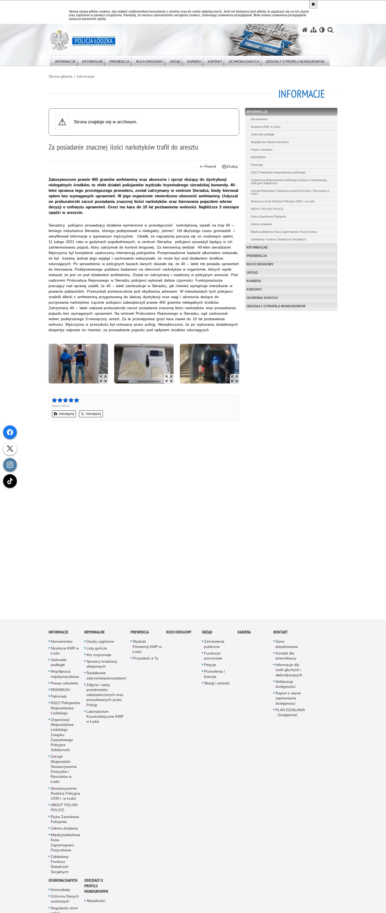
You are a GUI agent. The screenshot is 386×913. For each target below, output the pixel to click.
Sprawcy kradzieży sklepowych (101, 666)
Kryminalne (257, 247)
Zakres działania (261, 224)
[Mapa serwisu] (313, 30)
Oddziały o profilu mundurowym (276, 306)
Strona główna (60, 76)
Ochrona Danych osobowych (65, 901)
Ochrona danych (262, 298)
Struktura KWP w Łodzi (265, 126)
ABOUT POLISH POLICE (267, 208)
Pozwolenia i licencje (214, 676)
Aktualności (95, 903)
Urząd (252, 273)
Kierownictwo (259, 119)
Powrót (210, 166)
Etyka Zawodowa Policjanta (268, 216)
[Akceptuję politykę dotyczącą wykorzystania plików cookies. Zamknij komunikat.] (313, 4)
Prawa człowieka (261, 149)
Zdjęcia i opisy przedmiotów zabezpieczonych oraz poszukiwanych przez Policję (104, 697)
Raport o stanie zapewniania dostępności (288, 700)
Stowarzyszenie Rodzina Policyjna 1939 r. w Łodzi (283, 201)
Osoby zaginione (100, 644)
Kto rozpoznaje (98, 657)
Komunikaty (60, 892)
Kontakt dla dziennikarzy (285, 658)
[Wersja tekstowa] (322, 30)
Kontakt (254, 289)
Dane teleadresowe (286, 646)
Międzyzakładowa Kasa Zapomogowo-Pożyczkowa (284, 231)
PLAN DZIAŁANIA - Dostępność (290, 714)
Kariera (254, 281)
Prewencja (257, 256)
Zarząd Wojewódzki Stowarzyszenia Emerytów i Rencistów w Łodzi (290, 192)
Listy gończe (96, 650)
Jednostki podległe (262, 134)
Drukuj (232, 166)
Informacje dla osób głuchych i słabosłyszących (288, 672)
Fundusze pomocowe (213, 658)
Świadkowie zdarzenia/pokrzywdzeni (106, 677)
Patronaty (257, 164)
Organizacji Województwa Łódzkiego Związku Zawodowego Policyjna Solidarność (289, 181)
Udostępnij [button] (66, 414)
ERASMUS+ (258, 157)
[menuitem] (65, 60)
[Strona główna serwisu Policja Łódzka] (305, 30)
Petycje (210, 667)
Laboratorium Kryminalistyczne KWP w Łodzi (104, 719)
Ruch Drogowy (260, 264)
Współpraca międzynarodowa (270, 142)
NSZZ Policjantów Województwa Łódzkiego (278, 172)
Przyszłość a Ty (145, 660)
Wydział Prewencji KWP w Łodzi (147, 649)
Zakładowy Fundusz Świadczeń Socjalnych (278, 239)
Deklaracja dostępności (285, 686)
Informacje (85, 76)
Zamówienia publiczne (214, 646)
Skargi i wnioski (216, 685)
